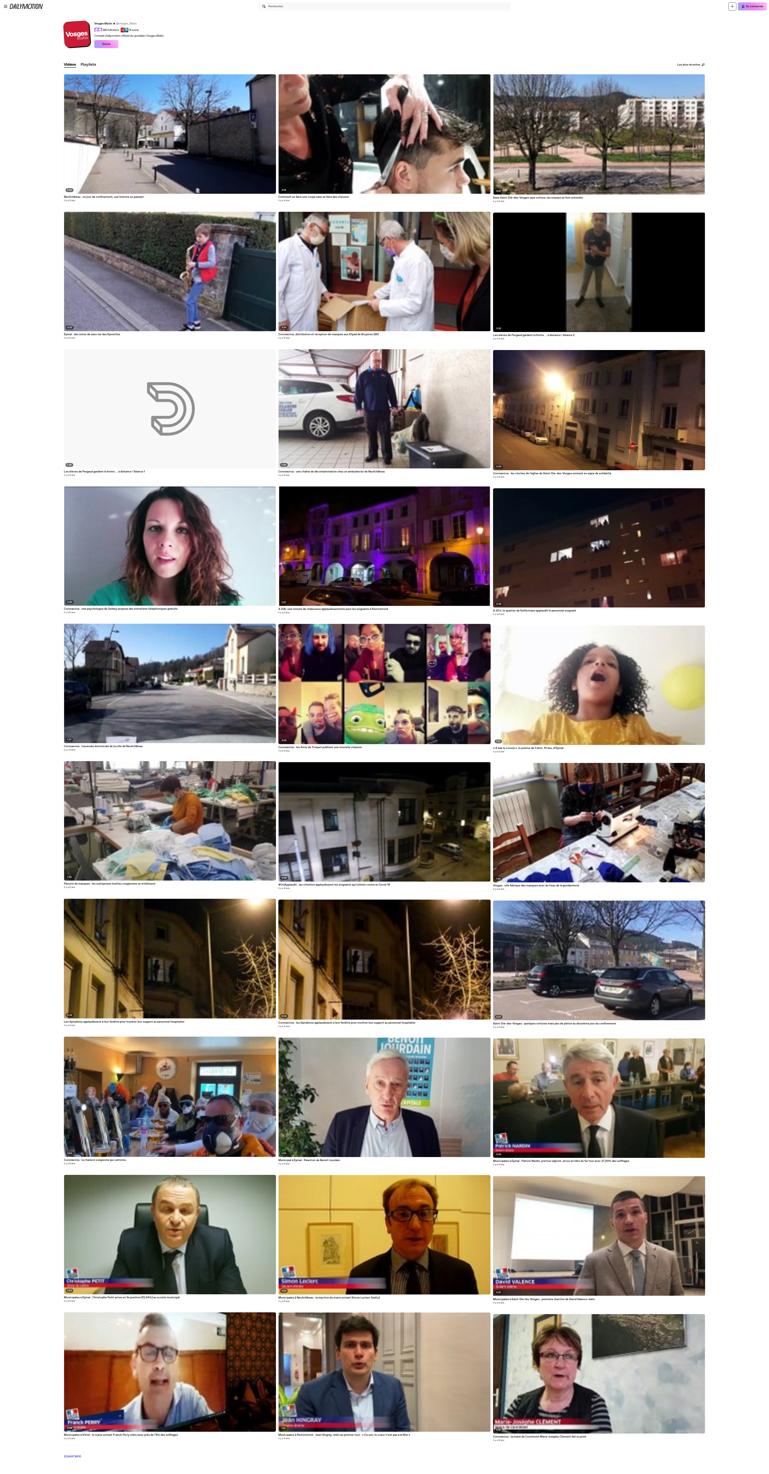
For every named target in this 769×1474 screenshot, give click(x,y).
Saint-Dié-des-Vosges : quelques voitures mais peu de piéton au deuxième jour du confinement (554, 1023)
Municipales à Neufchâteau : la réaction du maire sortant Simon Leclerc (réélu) (329, 1297)
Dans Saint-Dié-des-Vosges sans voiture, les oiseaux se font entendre (538, 197)
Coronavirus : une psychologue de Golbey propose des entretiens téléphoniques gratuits (121, 608)
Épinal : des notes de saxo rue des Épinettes (92, 334)
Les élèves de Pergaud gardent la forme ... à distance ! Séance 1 (104, 471)
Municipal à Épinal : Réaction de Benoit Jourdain (309, 1160)
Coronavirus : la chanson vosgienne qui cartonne (95, 1160)
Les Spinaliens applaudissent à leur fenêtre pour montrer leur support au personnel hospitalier (124, 1021)
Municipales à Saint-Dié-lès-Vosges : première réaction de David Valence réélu (544, 1299)
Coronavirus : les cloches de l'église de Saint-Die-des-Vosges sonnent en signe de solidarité (552, 473)
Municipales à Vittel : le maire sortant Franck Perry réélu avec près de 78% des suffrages (121, 1435)
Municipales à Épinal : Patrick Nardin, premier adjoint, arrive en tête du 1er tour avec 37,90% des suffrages (561, 1161)
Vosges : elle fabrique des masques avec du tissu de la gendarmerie (536, 885)
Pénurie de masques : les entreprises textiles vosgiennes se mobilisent (109, 883)
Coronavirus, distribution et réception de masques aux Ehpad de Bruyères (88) (328, 334)
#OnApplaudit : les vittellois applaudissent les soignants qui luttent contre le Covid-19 (334, 884)
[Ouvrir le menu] (5, 6)
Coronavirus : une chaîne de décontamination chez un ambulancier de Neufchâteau (331, 471)
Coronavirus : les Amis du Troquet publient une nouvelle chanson (320, 747)
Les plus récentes (688, 65)
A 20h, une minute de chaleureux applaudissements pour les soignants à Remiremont (333, 609)
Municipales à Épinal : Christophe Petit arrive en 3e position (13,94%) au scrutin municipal (122, 1297)
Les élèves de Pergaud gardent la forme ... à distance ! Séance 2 (534, 335)
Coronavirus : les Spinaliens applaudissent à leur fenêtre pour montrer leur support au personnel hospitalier (347, 1022)
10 (79, 1456)
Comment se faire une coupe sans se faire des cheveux (313, 197)
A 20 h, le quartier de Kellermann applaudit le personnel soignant (534, 610)
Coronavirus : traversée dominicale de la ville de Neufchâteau (103, 746)
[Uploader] (732, 6)
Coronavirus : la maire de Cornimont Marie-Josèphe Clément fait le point (539, 1436)
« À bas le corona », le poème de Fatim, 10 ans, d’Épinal (528, 748)
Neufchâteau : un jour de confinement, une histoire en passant (104, 197)
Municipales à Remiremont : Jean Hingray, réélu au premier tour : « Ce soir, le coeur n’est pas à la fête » (344, 1435)
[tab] (70, 64)
